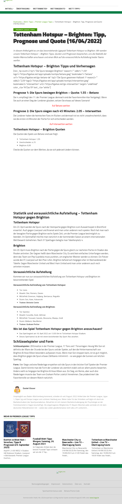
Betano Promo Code (72, 491)
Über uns (78, 484)
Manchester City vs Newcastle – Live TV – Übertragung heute (73, 442)
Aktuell (9, 8)
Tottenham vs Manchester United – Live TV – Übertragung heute (104, 442)
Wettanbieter (40, 8)
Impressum (55, 484)
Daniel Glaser (29, 388)
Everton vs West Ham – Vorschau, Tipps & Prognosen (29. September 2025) (16, 443)
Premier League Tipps (44, 21)
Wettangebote (57, 8)
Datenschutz (67, 484)
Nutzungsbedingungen (40, 484)
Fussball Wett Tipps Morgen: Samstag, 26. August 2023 (43, 441)
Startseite (17, 21)
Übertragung (22, 8)
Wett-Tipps (74, 8)
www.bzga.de (94, 497)
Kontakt (87, 484)
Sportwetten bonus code (52, 491)
